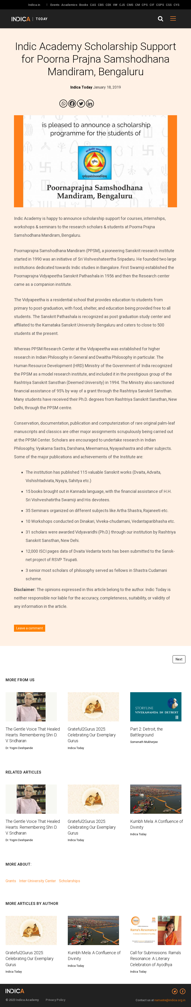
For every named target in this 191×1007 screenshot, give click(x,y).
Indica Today (76, 748)
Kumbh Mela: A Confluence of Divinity (156, 824)
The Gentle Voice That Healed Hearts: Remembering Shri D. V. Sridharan (33, 735)
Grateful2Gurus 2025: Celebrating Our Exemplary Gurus (92, 735)
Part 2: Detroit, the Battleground (146, 732)
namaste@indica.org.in (169, 1000)
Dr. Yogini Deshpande (19, 748)
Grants (11, 881)
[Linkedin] (90, 104)
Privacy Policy (55, 1000)
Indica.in (34, 5)
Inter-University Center (37, 881)
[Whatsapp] (63, 104)
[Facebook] (72, 104)
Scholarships (69, 881)
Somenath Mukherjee (144, 742)
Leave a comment (29, 628)
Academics (69, 5)
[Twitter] (81, 104)
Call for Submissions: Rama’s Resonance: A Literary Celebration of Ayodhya (155, 958)
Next (179, 659)
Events (54, 5)
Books (83, 5)
